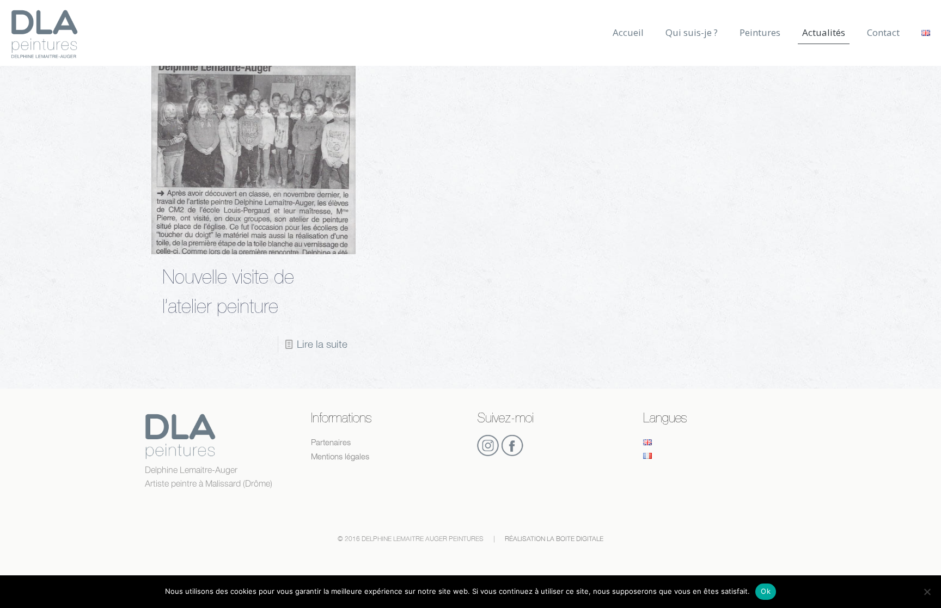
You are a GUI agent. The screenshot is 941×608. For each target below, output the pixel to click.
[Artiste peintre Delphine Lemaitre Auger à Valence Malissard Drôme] (44, 32)
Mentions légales (340, 456)
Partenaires (331, 442)
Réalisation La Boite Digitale (554, 539)
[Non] (927, 591)
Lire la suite (322, 344)
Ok (766, 591)
